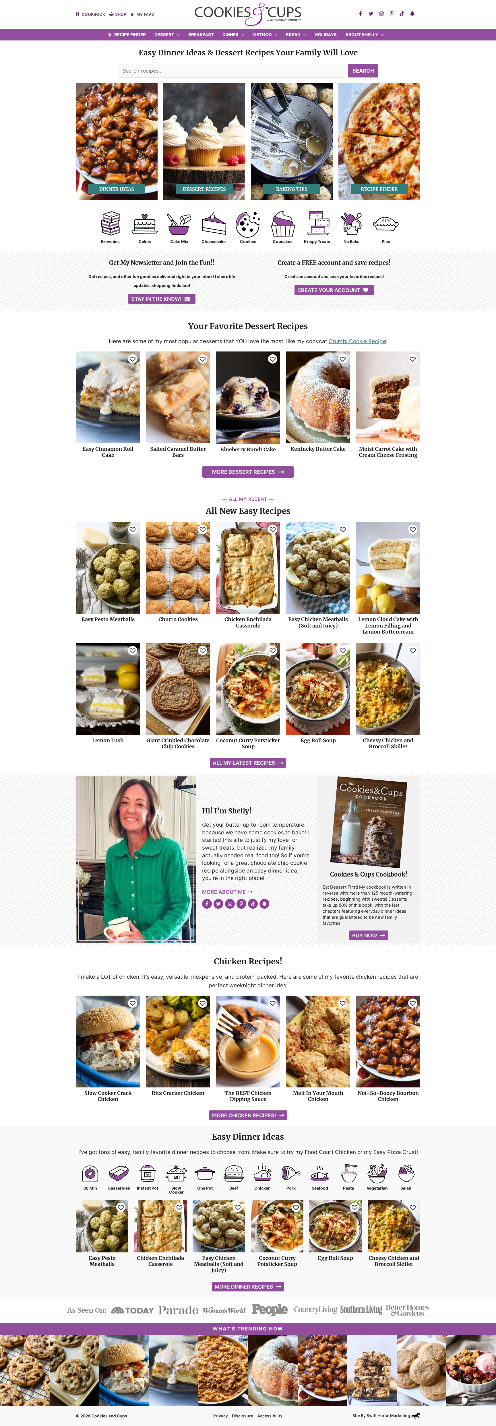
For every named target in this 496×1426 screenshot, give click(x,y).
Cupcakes (282, 242)
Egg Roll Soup (318, 740)
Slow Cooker (176, 1190)
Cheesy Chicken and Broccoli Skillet (388, 743)
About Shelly (361, 34)
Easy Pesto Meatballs (108, 619)
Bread (293, 34)
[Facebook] (360, 14)
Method (262, 34)
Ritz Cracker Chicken (178, 1093)
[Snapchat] (412, 14)
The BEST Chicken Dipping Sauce (248, 1096)
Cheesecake (214, 242)
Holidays (326, 34)
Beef (233, 1188)
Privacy (220, 1415)
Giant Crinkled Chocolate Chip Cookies (178, 743)
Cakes (145, 242)
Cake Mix (179, 242)
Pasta (348, 1188)
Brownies (110, 242)
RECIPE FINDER (379, 189)
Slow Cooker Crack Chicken (107, 1096)
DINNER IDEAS (116, 189)
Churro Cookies (178, 619)
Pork (291, 1188)
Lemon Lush (108, 740)
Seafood (320, 1188)
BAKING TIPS (291, 189)
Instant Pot (147, 1188)
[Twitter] (371, 14)
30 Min (90, 1188)
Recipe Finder (130, 34)
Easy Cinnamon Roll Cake (107, 452)
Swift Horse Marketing (389, 1415)
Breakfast (201, 34)
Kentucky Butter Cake (318, 449)
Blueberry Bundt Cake (248, 449)
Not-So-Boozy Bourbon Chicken (388, 1096)
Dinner (230, 34)
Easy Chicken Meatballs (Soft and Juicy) (318, 622)
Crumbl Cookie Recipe (357, 341)
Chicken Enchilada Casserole (248, 622)
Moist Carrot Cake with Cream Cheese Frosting (388, 452)
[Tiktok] (402, 14)
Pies (386, 242)
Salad (405, 1188)
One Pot (205, 1188)
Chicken (262, 1188)
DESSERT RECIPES (204, 189)
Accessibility (269, 1415)
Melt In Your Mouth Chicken (318, 1096)
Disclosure (242, 1415)
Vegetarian (377, 1188)
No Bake (351, 242)
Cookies (248, 242)
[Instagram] (381, 14)
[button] (177, 34)
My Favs (145, 14)
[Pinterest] (391, 14)
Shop (120, 14)
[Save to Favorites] (132, 359)
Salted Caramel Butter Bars (178, 452)
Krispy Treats (317, 242)
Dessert (164, 34)
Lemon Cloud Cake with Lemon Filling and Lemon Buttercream (388, 625)
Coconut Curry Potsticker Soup (248, 743)
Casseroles (119, 1188)
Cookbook (93, 14)
